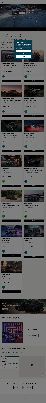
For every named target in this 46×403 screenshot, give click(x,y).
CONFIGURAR (23, 53)
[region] (23, 49)
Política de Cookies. (20, 48)
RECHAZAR (23, 56)
